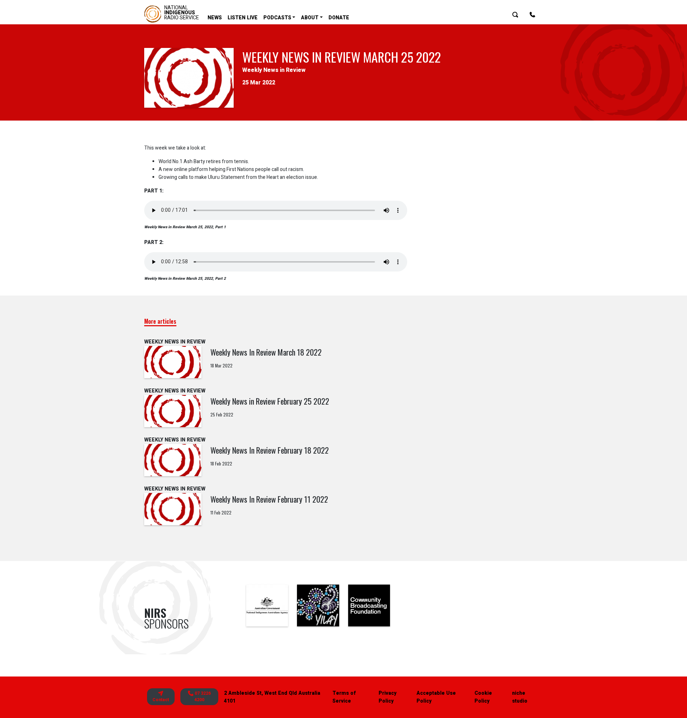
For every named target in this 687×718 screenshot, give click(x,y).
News (215, 17)
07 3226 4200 (202, 696)
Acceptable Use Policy (436, 697)
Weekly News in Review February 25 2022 (269, 401)
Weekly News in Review (274, 70)
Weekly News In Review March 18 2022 (266, 352)
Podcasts (277, 17)
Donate (338, 17)
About (309, 17)
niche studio (519, 697)
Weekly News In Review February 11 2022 (269, 499)
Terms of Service (344, 697)
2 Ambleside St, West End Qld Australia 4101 (272, 697)
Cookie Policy (483, 697)
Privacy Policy (387, 697)
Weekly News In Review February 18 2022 (269, 450)
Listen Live (243, 17)
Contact (160, 700)
